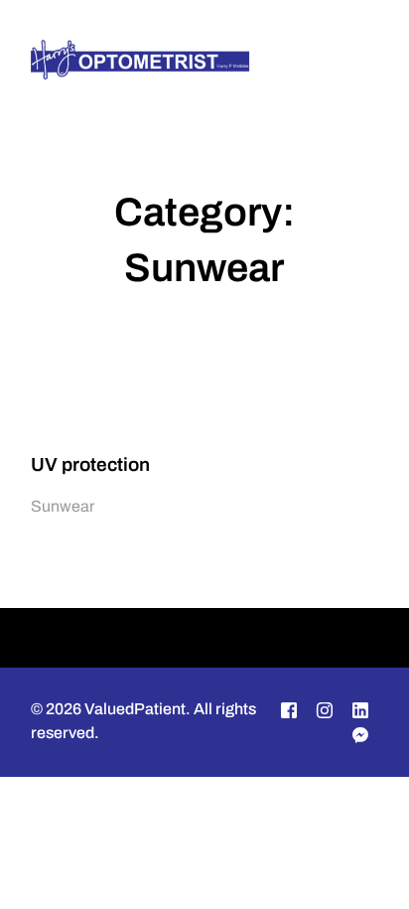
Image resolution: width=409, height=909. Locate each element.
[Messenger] (360, 734)
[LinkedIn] (360, 709)
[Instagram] (324, 709)
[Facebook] (289, 709)
